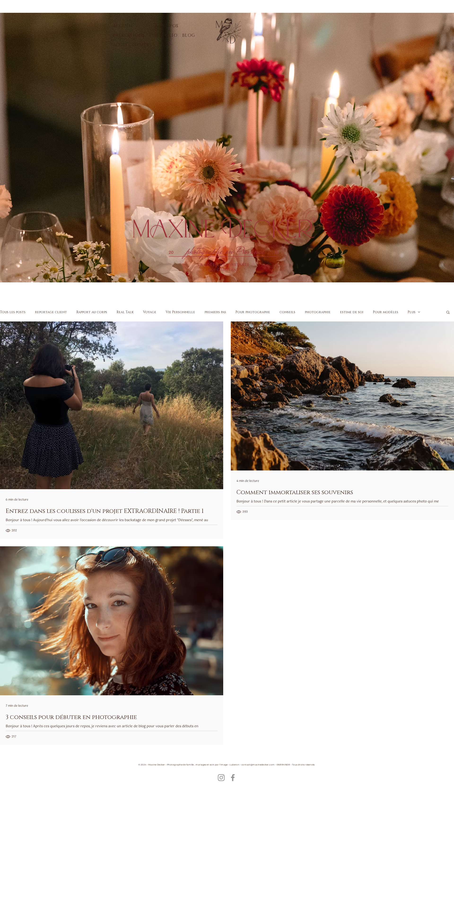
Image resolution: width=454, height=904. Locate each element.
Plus (411, 312)
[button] (448, 312)
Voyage (149, 312)
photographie (318, 312)
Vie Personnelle (180, 312)
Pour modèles (385, 312)
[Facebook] (232, 777)
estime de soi (351, 312)
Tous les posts (13, 312)
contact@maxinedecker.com (258, 764)
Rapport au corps (91, 312)
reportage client (51, 312)
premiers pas (215, 312)
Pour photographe (253, 312)
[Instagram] (221, 777)
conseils (287, 312)
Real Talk (125, 312)
